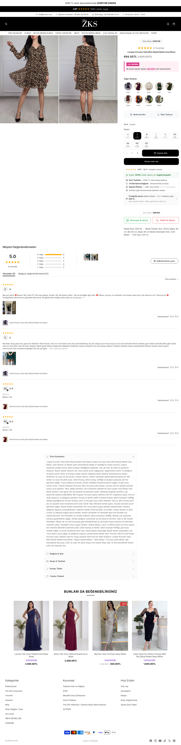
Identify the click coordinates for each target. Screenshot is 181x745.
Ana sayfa (9, 714)
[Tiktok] (164, 740)
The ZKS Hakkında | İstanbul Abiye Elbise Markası (84, 705)
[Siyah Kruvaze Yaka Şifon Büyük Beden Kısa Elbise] (128, 86)
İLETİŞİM (67, 709)
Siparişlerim (126, 691)
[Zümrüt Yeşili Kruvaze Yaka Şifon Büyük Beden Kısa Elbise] (159, 86)
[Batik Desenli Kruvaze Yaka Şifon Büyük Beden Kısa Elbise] (159, 99)
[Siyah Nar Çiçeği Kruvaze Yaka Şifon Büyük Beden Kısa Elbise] (128, 99)
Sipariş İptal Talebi (129, 705)
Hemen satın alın (151, 161)
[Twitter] (169, 740)
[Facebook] (150, 740)
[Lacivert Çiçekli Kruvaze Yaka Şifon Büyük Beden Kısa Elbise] (149, 99)
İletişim (124, 695)
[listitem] (154, 33)
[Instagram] (155, 740)
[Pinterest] (174, 740)
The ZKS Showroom (13, 691)
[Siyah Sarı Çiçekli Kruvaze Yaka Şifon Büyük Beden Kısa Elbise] (138, 99)
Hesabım (9, 700)
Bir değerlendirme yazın (164, 261)
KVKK (65, 691)
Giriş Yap (124, 686)
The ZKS (14, 741)
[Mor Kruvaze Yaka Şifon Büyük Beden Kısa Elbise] (138, 86)
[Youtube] (160, 740)
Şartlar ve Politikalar (90, 741)
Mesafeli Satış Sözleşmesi (74, 695)
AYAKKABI (9, 723)
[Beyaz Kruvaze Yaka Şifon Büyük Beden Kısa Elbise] (149, 86)
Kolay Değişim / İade (14, 709)
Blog (7, 705)
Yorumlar (9, 695)
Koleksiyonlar (11, 686)
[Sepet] (174, 24)
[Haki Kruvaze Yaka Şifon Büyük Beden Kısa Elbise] (169, 86)
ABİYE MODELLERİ (13, 718)
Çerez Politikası (69, 700)
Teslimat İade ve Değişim (74, 686)
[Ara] (6, 24)
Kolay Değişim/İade (129, 700)
